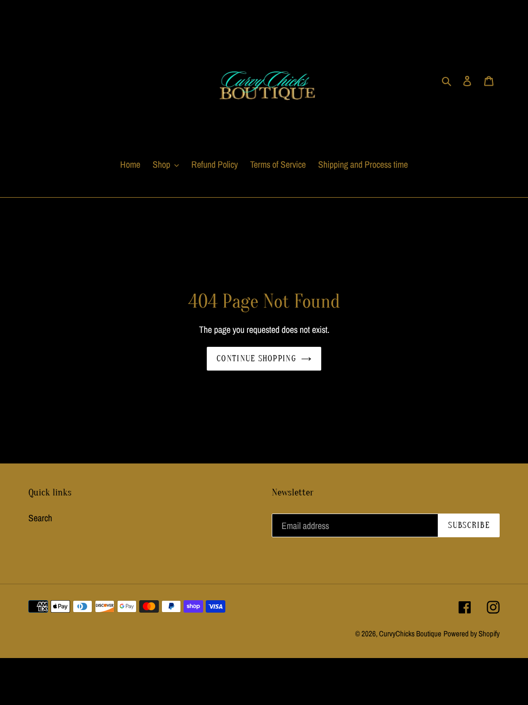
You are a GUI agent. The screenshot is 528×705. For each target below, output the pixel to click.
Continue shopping (256, 358)
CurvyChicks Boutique (410, 633)
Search (40, 517)
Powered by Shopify (471, 633)
